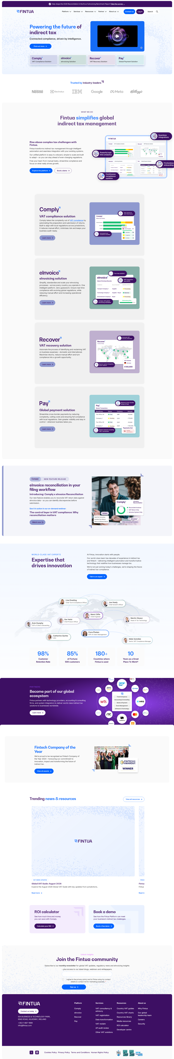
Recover (77, 1017)
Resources (89, 11)
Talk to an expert (96, 577)
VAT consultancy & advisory (104, 1009)
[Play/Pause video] (141, 48)
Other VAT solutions (104, 1032)
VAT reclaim (101, 1024)
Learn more (46, 238)
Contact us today (27, 1011)
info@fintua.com (25, 1025)
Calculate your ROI (44, 926)
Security (141, 1024)
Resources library (124, 1017)
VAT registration (102, 1015)
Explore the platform (40, 171)
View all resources (133, 799)
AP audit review (102, 1028)
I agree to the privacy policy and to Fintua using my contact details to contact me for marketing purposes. (88, 980)
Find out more (39, 46)
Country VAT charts (125, 1013)
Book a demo (62, 171)
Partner (101, 11)
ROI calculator (123, 1025)
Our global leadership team (145, 1014)
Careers (141, 1019)
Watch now (36, 522)
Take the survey (118, 4)
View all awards (43, 771)
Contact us (129, 12)
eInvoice (77, 1013)
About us (112, 11)
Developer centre (124, 1030)
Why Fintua (143, 1008)
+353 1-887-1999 (25, 1023)
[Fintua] (25, 11)
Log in (140, 12)
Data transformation (104, 1019)
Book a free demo (103, 926)
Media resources (124, 1021)
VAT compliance (76, 220)
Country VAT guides (125, 1008)
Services (77, 11)
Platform (65, 11)
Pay (75, 1021)
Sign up (73, 987)
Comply (77, 1008)
